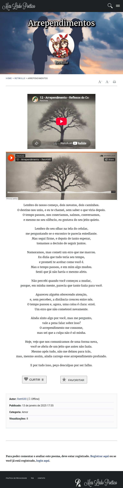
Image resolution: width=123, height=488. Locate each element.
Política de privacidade (16, 478)
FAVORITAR (75, 380)
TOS (32, 478)
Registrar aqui (99, 456)
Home (9, 78)
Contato (41, 478)
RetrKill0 (20, 78)
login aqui (42, 460)
